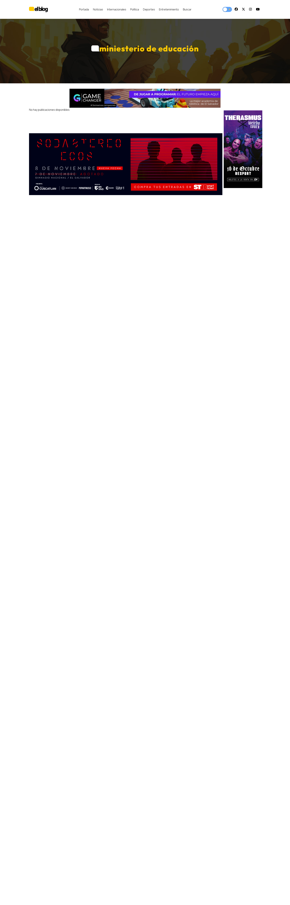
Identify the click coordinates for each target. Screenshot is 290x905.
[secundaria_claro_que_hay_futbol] (125, 164)
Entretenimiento (169, 9)
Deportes (149, 9)
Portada (84, 9)
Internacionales (116, 9)
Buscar (187, 9)
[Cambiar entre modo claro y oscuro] (227, 9)
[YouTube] (258, 9)
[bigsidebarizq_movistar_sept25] (243, 149)
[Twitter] (243, 9)
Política (134, 9)
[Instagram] (250, 9)
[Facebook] (236, 9)
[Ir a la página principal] (38, 9)
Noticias (98, 9)
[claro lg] (145, 98)
